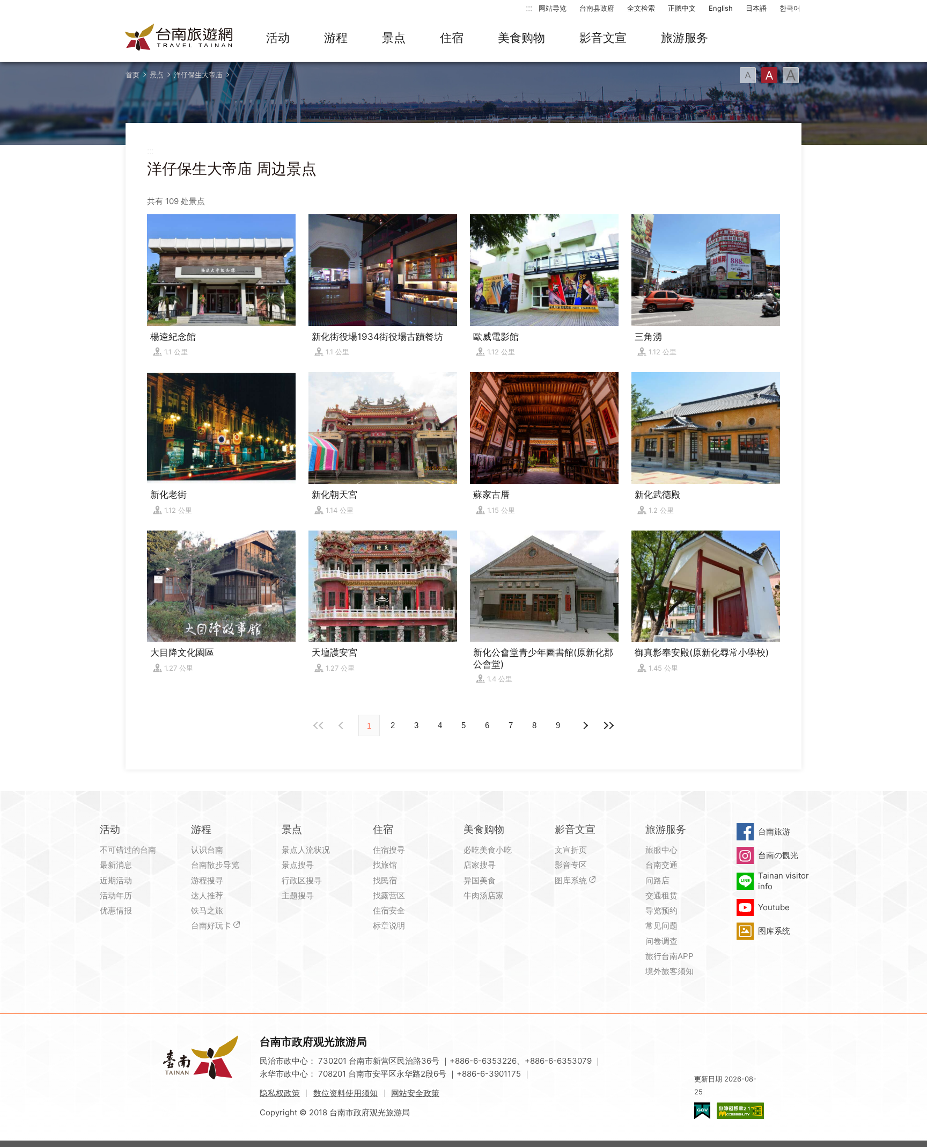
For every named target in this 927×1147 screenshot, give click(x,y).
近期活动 (116, 880)
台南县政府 (596, 8)
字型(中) (769, 75)
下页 (342, 725)
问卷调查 (661, 941)
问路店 (657, 880)
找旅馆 (385, 865)
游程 (336, 38)
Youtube (774, 907)
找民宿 (385, 880)
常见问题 (661, 925)
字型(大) (791, 75)
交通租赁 (661, 895)
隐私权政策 (280, 1093)
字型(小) (748, 75)
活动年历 (116, 895)
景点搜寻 (298, 865)
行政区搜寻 (302, 880)
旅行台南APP (669, 956)
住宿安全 (389, 910)
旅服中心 (661, 850)
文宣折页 (571, 850)
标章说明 (389, 925)
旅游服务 (684, 38)
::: (529, 8)
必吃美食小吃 (488, 850)
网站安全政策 (415, 1093)
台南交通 (661, 865)
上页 (584, 725)
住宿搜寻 (389, 850)
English (721, 8)
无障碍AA (740, 1110)
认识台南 (207, 850)
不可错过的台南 (128, 850)
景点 (394, 38)
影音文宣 (603, 38)
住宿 (452, 38)
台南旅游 (774, 831)
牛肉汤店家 (484, 895)
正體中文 (682, 8)
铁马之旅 (207, 910)
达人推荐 (207, 895)
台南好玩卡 (211, 925)
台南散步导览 (215, 865)
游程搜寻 (207, 880)
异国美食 (480, 880)
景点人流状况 (306, 850)
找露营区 (389, 895)
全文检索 (641, 8)
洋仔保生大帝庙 (198, 74)
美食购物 (521, 38)
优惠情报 (116, 910)
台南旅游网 (179, 38)
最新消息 (116, 865)
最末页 (608, 725)
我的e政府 (702, 1110)
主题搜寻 (298, 895)
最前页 (318, 725)
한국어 (789, 8)
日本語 (756, 8)
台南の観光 (778, 855)
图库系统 (571, 880)
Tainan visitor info (783, 880)
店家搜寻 (480, 865)
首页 (132, 74)
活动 (278, 38)
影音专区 (571, 865)
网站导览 (552, 8)
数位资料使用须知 (345, 1093)
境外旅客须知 (669, 971)
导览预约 (661, 910)
